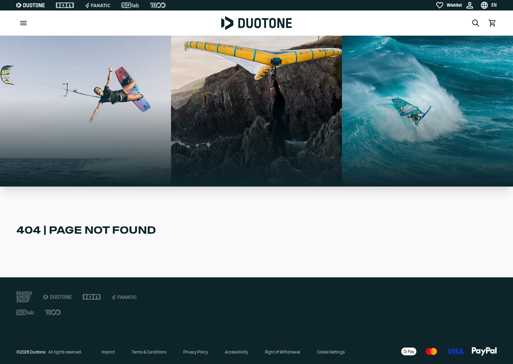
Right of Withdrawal (282, 352)
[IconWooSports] (158, 5)
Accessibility (236, 352)
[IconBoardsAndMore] (24, 297)
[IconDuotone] (30, 5)
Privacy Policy (195, 352)
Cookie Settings (331, 352)
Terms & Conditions (149, 352)
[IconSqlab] (130, 5)
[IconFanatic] (97, 5)
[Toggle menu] (23, 23)
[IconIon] (65, 5)
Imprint (108, 352)
